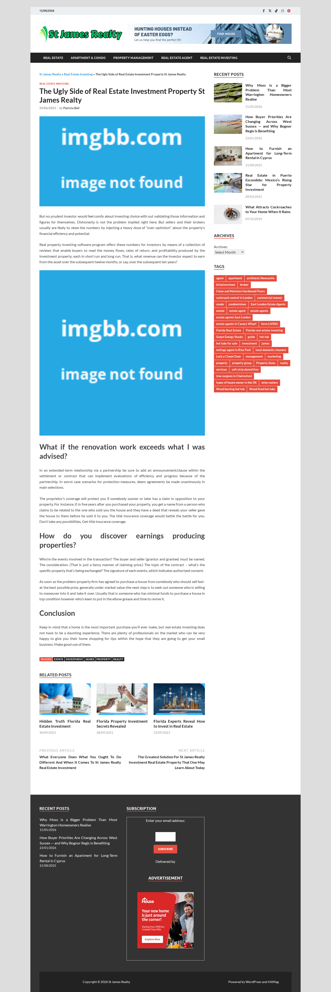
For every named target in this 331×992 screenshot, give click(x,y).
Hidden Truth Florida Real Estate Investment (65, 724)
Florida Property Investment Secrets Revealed (122, 724)
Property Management (133, 58)
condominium (237, 304)
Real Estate (53, 58)
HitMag (273, 982)
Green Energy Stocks (229, 337)
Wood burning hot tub (230, 389)
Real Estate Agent (177, 58)
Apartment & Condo (88, 58)
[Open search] (289, 58)
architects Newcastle (260, 278)
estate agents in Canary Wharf (236, 324)
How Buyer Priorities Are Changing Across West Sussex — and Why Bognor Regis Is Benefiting (268, 124)
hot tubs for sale (226, 343)
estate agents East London (233, 317)
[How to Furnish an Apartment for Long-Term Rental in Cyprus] (228, 149)
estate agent (237, 311)
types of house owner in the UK (236, 382)
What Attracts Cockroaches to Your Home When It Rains (268, 209)
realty (118, 659)
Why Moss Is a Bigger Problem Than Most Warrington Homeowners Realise (268, 92)
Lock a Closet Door (228, 356)
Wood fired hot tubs (262, 389)
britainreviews (225, 284)
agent (220, 278)
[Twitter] (270, 11)
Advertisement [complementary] (165, 878)
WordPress (253, 982)
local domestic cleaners (271, 350)
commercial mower (269, 297)
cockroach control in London (234, 297)
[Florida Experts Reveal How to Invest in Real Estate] (179, 700)
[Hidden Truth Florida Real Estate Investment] (65, 700)
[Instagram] (282, 11)
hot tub (264, 337)
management (254, 356)
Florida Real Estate (228, 330)
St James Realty (50, 74)
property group (242, 363)
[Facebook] (263, 11)
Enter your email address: (165, 820)
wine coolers (269, 382)
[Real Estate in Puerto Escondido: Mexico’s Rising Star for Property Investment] (228, 175)
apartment (235, 278)
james (89, 659)
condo (220, 304)
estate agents (259, 311)
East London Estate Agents (268, 304)
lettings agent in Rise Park (233, 350)
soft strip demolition (245, 369)
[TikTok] (276, 11)
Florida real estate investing (264, 330)
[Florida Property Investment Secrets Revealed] (122, 700)
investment (74, 659)
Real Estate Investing (219, 58)
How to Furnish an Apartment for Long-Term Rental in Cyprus (268, 153)
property (103, 659)
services (221, 369)
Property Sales (265, 363)
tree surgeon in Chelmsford (234, 376)
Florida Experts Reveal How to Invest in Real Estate (179, 724)
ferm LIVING (269, 324)
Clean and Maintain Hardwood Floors (240, 291)
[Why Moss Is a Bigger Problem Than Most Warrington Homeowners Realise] (228, 85)
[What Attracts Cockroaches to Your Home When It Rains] (228, 207)
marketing (274, 356)
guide (251, 337)
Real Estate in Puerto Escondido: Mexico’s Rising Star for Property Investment (268, 182)
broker (244, 284)
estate (58, 659)
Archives (220, 247)
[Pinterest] (289, 11)
